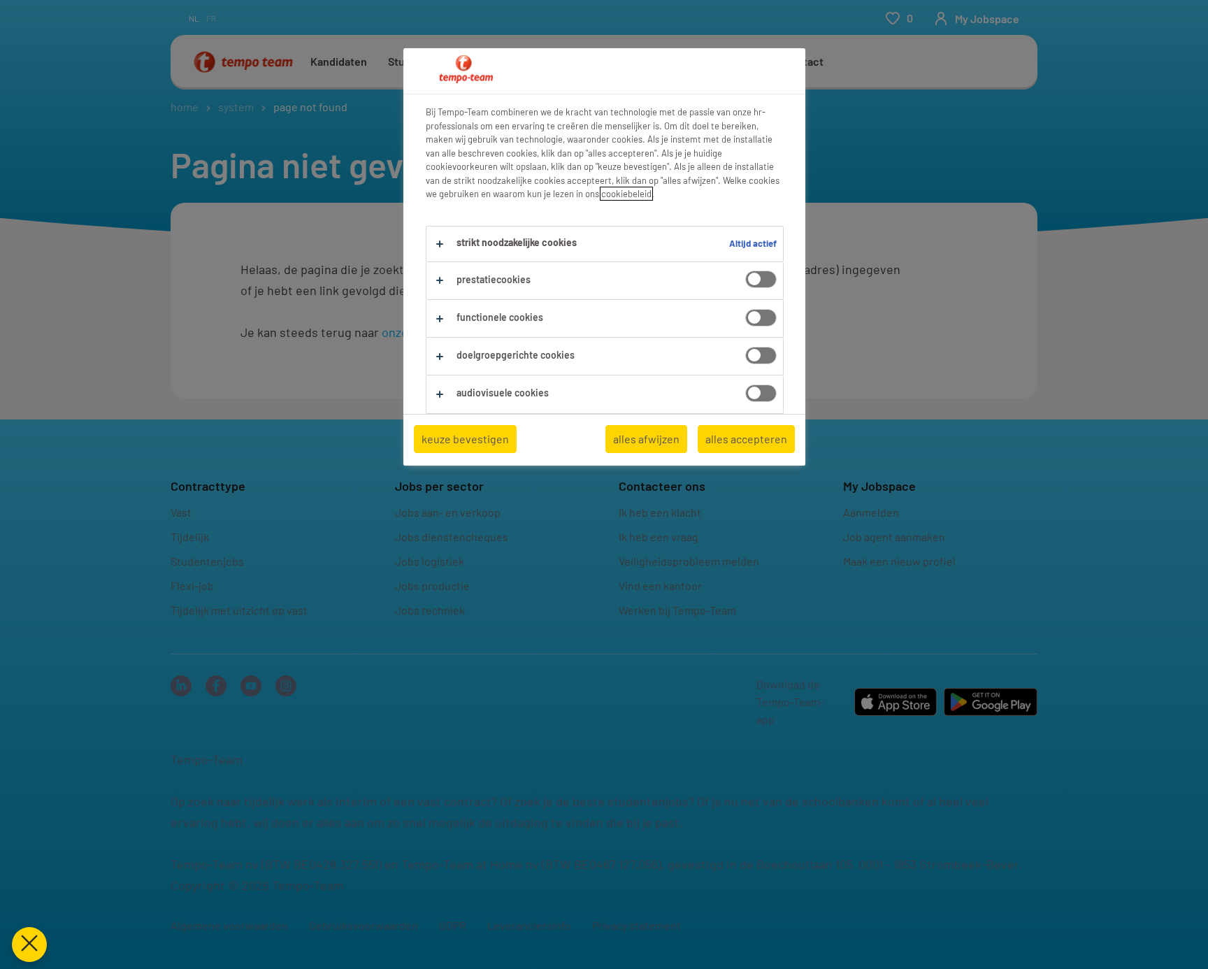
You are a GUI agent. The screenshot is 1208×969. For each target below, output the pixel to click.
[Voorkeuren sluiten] (29, 944)
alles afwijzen (646, 438)
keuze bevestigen (465, 438)
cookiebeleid (626, 193)
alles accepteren (746, 438)
